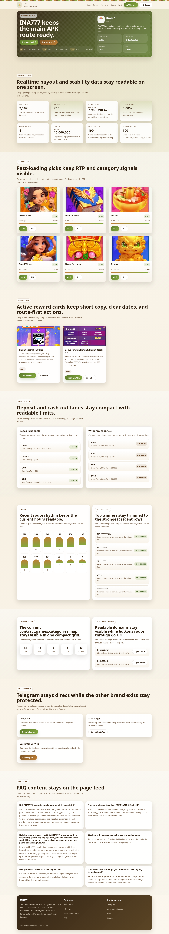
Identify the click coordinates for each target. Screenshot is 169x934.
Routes (113, 5)
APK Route (131, 5)
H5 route (68, 909)
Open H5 (44, 375)
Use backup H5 (48, 42)
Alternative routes (71, 913)
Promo (110, 913)
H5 (32, 229)
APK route (68, 904)
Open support (28, 757)
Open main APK (29, 42)
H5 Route (146, 5)
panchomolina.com (115, 909)
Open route (140, 651)
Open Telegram (29, 732)
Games (95, 5)
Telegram (111, 904)
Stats (88, 5)
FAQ (120, 5)
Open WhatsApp (98, 732)
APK (23, 229)
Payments (104, 5)
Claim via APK (28, 375)
